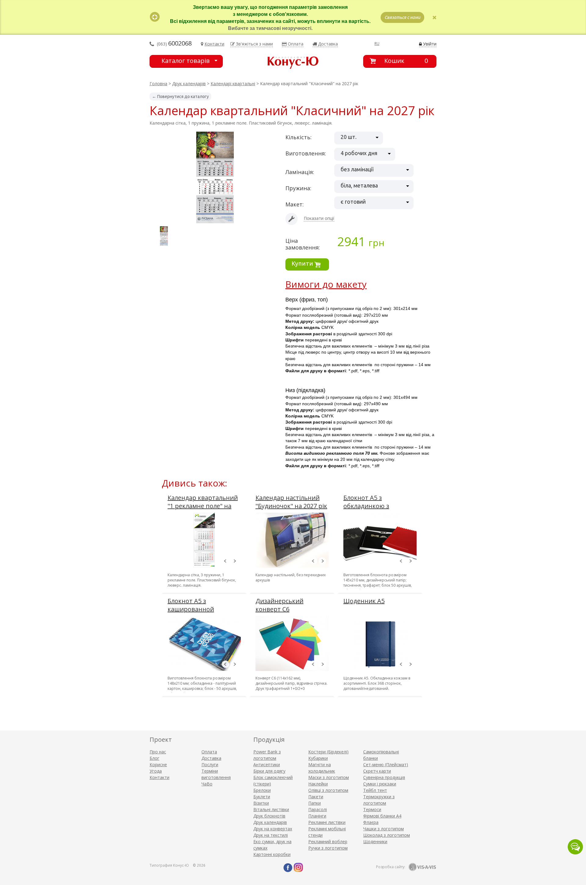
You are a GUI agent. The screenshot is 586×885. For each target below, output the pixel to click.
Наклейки (318, 784)
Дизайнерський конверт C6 (279, 605)
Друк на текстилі (270, 835)
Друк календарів (189, 83)
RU (376, 43)
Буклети (261, 796)
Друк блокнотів (269, 816)
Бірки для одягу (269, 771)
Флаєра (370, 822)
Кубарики (318, 758)
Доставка (211, 758)
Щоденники (375, 841)
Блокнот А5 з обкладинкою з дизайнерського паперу (379, 505)
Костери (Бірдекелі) (328, 752)
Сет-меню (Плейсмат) (385, 764)
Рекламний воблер (327, 841)
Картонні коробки (272, 854)
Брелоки (262, 790)
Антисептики (266, 764)
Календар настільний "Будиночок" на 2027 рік (291, 501)
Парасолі (317, 809)
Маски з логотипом (328, 777)
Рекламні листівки (326, 822)
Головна (158, 83)
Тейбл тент (375, 790)
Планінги (317, 816)
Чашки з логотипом (383, 829)
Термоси (372, 809)
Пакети (315, 796)
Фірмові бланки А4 (382, 816)
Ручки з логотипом (328, 848)
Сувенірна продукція (384, 777)
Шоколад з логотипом (386, 835)
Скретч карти (377, 771)
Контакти (159, 777)
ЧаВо (206, 784)
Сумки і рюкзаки (379, 784)
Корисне (158, 764)
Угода (156, 771)
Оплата (209, 752)
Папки (314, 803)
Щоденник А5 (364, 601)
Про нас (158, 752)
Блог (154, 758)
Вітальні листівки (271, 809)
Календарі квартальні (233, 83)
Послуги (209, 764)
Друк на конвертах (272, 829)
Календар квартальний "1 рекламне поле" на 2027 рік (203, 505)
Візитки (261, 803)
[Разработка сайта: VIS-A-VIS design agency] (422, 867)
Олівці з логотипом (328, 790)
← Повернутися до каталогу (180, 96)
